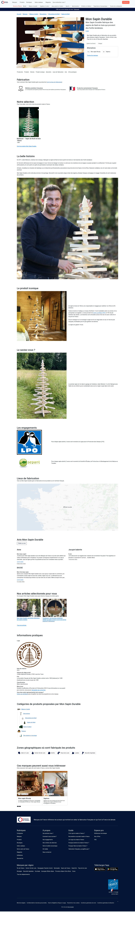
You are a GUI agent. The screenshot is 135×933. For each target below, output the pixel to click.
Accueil (19, 14)
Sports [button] (68, 6)
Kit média (45, 849)
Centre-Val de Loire (31, 868)
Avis (66, 72)
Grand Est (74, 868)
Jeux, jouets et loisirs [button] (57, 6)
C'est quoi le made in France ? (76, 833)
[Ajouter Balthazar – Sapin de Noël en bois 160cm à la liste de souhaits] (39, 109)
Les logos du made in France (76, 839)
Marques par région (25, 865)
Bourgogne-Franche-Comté (45, 868)
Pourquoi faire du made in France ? (77, 846)
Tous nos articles (21, 625)
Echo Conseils (71, 907)
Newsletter (20, 858)
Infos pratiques (72, 72)
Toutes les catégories (116, 6)
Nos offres (97, 836)
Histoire (32, 72)
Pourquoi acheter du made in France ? (78, 842)
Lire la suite (20, 562)
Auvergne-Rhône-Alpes (47, 871)
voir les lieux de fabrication (54, 82)
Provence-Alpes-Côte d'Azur (63, 871)
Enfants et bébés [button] (86, 6)
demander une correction (38, 690)
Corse (73, 871)
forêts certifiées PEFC (99, 313)
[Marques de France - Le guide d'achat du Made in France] (5, 2)
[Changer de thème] (117, 901)
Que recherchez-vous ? (59, 2)
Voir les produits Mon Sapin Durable (26, 146)
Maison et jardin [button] (33, 6)
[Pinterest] (36, 887)
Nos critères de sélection (50, 842)
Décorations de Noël (54, 14)
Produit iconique (40, 72)
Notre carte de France (23, 849)
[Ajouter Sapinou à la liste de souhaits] (65, 773)
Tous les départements (23, 874)
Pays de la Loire (82, 868)
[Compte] (132, 2)
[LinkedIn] (27, 887)
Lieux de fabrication (58, 72)
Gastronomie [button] (75, 6)
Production (20, 72)
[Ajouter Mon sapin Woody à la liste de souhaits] (40, 773)
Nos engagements (48, 839)
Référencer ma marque (100, 833)
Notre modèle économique (50, 846)
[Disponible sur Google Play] (112, 869)
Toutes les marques (92, 55)
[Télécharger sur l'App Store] (100, 869)
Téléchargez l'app (101, 865)
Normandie (57, 868)
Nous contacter (47, 852)
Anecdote (48, 72)
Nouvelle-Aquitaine (28, 871)
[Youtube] (33, 887)
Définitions (20, 855)
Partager (100, 43)
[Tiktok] (39, 887)
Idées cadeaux (39, 2)
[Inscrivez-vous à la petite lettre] (17, 887)
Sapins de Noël (65, 14)
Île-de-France (20, 868)
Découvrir (76, 9)
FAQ (95, 839)
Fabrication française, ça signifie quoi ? (78, 849)
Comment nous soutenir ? (50, 836)
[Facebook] (21, 887)
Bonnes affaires (17, 6)
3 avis (87, 31)
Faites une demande (22, 694)
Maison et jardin (33, 14)
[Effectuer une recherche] (120, 2)
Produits (22, 2)
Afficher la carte (67, 507)
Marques (14, 2)
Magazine (48, 2)
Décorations (43, 14)
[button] (23, 753)
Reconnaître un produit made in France (79, 836)
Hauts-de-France (65, 868)
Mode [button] (24, 6)
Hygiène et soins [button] (44, 6)
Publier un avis (22, 543)
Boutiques (29, 2)
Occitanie (37, 871)
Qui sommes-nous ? (48, 833)
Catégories (20, 833)
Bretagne (19, 871)
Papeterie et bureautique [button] (100, 6)
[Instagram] (24, 887)
